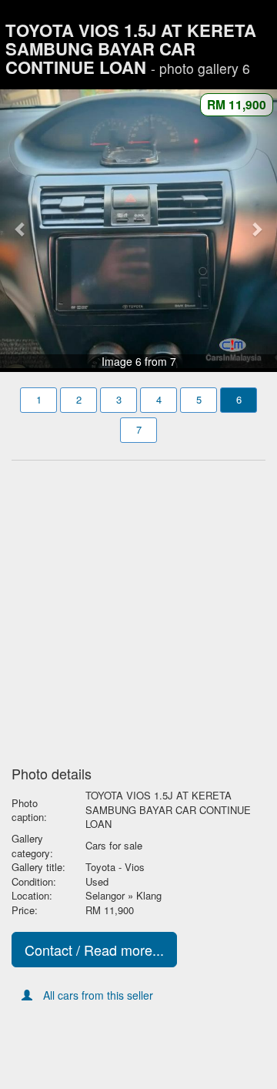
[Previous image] (21, 228)
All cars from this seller (98, 995)
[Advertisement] (138, 608)
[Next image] (256, 228)
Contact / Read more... (94, 950)
